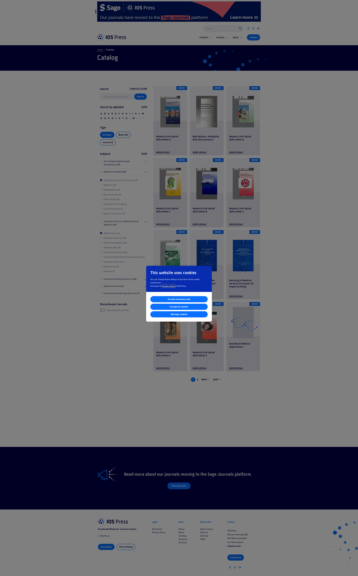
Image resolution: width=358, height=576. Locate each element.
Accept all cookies (179, 306)
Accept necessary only (179, 299)
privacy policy (169, 286)
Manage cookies (179, 314)
